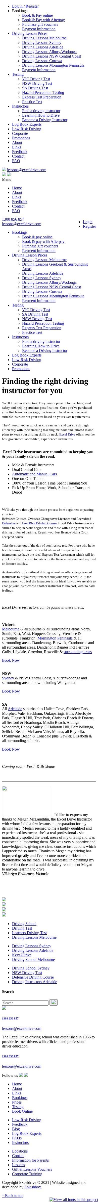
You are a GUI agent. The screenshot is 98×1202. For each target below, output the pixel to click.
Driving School (24, 924)
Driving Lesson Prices (29, 33)
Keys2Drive (21, 955)
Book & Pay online (37, 15)
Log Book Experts (26, 124)
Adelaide (15, 709)
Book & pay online (37, 237)
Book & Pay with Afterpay (43, 20)
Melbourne (10, 629)
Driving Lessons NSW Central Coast (51, 56)
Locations (20, 1151)
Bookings (19, 232)
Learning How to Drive (41, 115)
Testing (18, 74)
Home (17, 188)
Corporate (20, 133)
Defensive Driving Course (33, 977)
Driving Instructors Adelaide (34, 982)
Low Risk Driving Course (39, 523)
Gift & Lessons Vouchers (32, 1169)
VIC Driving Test (36, 79)
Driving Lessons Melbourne (44, 38)
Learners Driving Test (29, 933)
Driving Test (22, 928)
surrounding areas (78, 652)
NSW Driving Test (37, 83)
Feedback (19, 151)
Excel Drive (67, 434)
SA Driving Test (35, 88)
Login (87, 222)
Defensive (9, 523)
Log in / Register (25, 6)
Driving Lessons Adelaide (42, 47)
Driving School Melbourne (33, 959)
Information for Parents (30, 1160)
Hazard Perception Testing (43, 92)
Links (16, 147)
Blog (16, 1129)
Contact (18, 156)
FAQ (16, 161)
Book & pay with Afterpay (43, 241)
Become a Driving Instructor (44, 120)
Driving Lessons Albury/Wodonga (49, 51)
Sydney (8, 678)
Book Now (11, 660)
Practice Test (32, 101)
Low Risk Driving (26, 129)
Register (89, 226)
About (17, 142)
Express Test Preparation (41, 97)
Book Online (22, 1111)
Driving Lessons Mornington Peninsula (53, 65)
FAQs (17, 1138)
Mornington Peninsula (55, 638)
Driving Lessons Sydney (41, 42)
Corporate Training (27, 1174)
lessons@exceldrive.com (26, 170)
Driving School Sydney (31, 968)
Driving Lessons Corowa (42, 61)
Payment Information (39, 29)
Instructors (20, 106)
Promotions (21, 138)
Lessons (18, 1165)
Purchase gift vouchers (40, 24)
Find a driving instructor (41, 111)
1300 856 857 (13, 219)
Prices (17, 1102)
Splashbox (32, 1187)
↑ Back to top (12, 1195)
